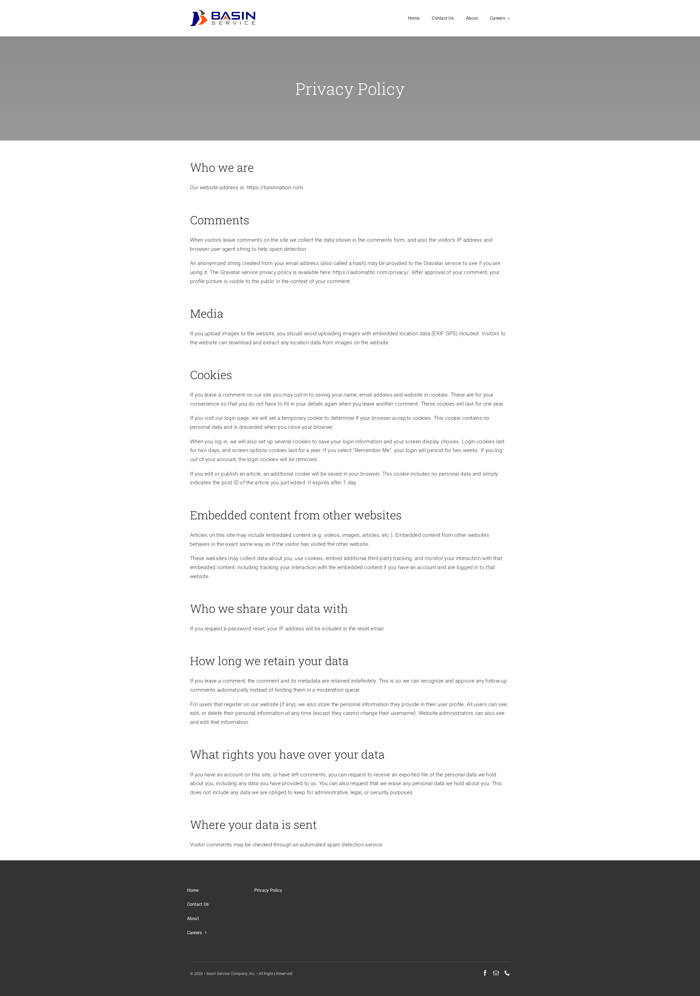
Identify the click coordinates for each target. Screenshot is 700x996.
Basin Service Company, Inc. (231, 973)
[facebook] (485, 973)
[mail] (496, 973)
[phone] (507, 973)
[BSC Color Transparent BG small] (223, 13)
